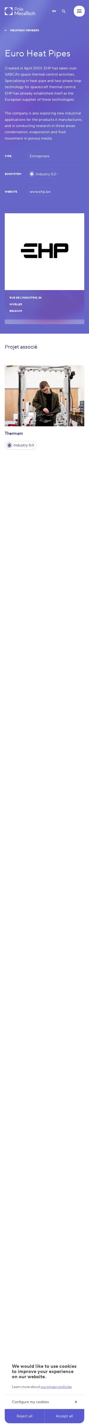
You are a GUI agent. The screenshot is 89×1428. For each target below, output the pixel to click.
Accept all (64, 1416)
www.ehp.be (40, 191)
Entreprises (39, 156)
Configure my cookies (30, 1402)
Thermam (14, 433)
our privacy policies (56, 1387)
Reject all (25, 1416)
